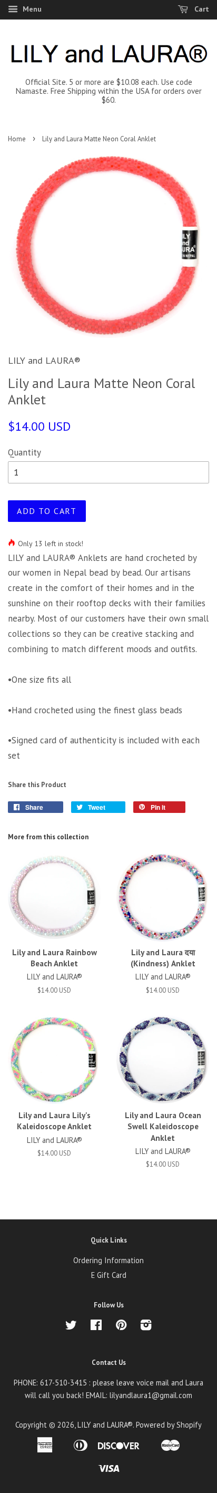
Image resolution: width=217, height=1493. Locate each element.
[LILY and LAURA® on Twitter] (71, 1327)
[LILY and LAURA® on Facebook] (96, 1327)
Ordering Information (108, 1260)
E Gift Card (108, 1275)
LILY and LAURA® (105, 1425)
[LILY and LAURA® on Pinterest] (121, 1327)
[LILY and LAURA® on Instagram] (146, 1327)
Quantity (24, 452)
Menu (31, 9)
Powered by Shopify (169, 1425)
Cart (200, 9)
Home (17, 138)
